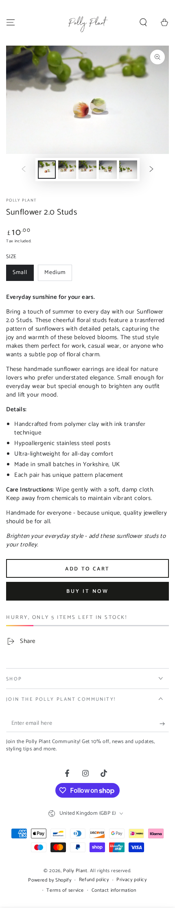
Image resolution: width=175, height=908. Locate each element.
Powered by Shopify (49, 880)
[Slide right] (151, 169)
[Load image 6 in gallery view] (128, 169)
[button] (143, 22)
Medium (58, 274)
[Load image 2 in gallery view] (67, 169)
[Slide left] (24, 169)
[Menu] (10, 22)
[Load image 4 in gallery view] (87, 169)
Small (23, 274)
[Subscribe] (164, 724)
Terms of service (65, 890)
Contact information (114, 890)
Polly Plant (21, 200)
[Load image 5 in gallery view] (108, 169)
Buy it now (87, 591)
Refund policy (94, 880)
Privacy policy (131, 880)
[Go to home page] (87, 22)
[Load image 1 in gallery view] (47, 169)
